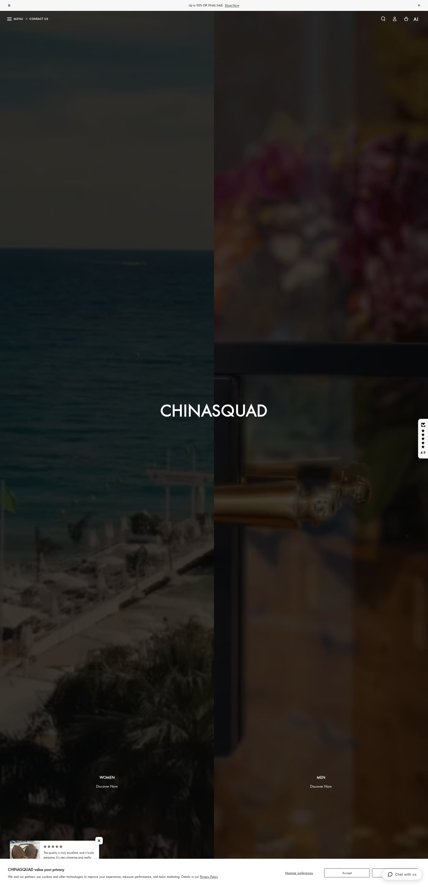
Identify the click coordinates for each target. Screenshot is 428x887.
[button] (383, 19)
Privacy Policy (209, 876)
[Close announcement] (419, 5)
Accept (347, 872)
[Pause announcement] (9, 5)
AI (416, 19)
